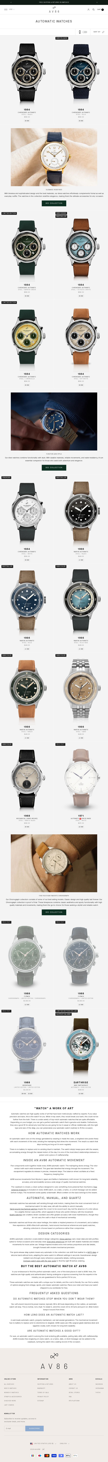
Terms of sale (43, 1392)
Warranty (41, 1388)
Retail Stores (74, 1392)
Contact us (73, 1388)
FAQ (70, 1396)
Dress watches (65, 1239)
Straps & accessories (13, 1396)
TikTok (97, 1392)
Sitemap (40, 1400)
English (63, 1443)
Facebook (99, 1384)
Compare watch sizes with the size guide (39, 1261)
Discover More (10, 1400)
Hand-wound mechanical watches (23, 1209)
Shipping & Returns (45, 1384)
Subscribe (34, 1428)
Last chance (9, 1405)
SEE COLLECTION (54, 203)
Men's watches (10, 1388)
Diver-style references (55, 1242)
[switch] (84, 32)
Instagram (99, 1388)
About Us (72, 1384)
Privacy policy (43, 1396)
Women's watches (11, 1392)
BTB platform (74, 1400)
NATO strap (92, 1252)
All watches (9, 1384)
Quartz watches (16, 1215)
